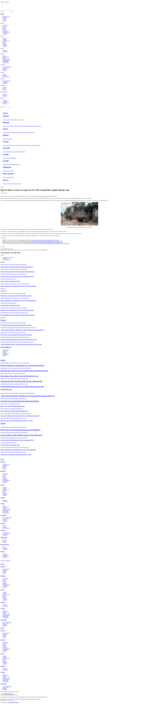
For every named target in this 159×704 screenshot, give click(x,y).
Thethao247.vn (6, 353)
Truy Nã (4, 27)
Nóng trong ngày (6, 16)
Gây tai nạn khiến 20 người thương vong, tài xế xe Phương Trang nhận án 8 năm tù (53, 243)
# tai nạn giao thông (7, 259)
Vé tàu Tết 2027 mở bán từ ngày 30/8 (10, 281)
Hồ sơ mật (5, 30)
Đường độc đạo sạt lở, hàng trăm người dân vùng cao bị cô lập (16, 420)
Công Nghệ (2, 64)
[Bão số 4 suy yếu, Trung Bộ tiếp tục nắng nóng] (10, 403)
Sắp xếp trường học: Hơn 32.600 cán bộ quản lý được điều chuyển (17, 271)
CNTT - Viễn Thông (7, 66)
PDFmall (5, 355)
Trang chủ (2, 560)
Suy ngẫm (5, 96)
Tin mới (3, 320)
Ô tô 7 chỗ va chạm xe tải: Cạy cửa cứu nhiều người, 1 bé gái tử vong (45, 240)
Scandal (4, 39)
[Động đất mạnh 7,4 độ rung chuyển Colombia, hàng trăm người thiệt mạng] (15, 368)
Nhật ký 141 (5, 351)
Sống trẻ (2, 98)
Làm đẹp (4, 46)
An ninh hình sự (6, 349)
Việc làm (2, 53)
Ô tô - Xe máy (6, 67)
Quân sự (4, 18)
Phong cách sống (3, 91)
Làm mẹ (4, 75)
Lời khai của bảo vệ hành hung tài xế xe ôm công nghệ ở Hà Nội (17, 276)
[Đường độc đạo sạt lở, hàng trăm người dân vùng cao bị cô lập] (13, 418)
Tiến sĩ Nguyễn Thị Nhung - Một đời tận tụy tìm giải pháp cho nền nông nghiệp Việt (22, 330)
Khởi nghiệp (5, 61)
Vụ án (4, 21)
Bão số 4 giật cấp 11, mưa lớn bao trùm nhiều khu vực (14, 411)
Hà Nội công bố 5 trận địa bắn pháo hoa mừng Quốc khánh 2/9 (16, 267)
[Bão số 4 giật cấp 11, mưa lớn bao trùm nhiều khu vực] (11, 408)
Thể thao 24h (5, 51)
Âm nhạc (5, 44)
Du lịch (4, 88)
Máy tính (5, 69)
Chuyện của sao (6, 40)
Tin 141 (4, 34)
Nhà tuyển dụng (6, 60)
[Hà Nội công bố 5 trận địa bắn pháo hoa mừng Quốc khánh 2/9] (13, 264)
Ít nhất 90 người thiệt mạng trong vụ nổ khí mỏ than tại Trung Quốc (22, 386)
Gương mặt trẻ (6, 102)
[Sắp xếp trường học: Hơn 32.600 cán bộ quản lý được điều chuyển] (14, 269)
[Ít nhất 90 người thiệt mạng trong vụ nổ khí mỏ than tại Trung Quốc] (14, 383)
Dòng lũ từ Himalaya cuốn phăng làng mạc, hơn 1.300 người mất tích (18, 286)
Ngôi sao (5, 38)
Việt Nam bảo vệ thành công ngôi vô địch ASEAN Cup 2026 (15, 295)
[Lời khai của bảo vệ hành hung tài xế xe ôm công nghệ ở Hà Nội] (13, 274)
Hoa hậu (4, 41)
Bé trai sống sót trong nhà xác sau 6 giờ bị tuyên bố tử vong (19, 376)
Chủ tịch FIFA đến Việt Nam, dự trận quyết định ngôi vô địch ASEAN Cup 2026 (21, 344)
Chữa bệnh (5, 82)
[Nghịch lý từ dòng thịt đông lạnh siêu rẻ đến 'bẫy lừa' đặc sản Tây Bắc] (14, 337)
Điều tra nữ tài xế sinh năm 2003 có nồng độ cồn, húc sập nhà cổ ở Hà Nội (48, 241)
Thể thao (2, 48)
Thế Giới (2, 14)
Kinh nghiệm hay (6, 76)
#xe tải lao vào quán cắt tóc (8, 257)
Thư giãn (5, 89)
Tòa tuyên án (5, 25)
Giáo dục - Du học (6, 59)
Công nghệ (5, 354)
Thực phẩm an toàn (7, 80)
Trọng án (5, 29)
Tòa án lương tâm (6, 31)
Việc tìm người (6, 62)
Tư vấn (4, 55)
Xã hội (4, 352)
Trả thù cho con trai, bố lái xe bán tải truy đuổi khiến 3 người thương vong (47, 242)
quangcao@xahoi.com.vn (13, 702)
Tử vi (4, 93)
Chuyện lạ (5, 17)
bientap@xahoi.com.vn (9, 693)
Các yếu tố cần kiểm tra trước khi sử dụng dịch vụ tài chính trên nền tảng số (19, 416)
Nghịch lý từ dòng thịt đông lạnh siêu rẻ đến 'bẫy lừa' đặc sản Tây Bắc (18, 339)
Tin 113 (4, 26)
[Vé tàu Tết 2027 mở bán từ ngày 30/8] (8, 278)
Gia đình (2, 72)
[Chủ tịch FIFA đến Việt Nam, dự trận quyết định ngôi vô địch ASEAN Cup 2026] (16, 342)
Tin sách (4, 103)
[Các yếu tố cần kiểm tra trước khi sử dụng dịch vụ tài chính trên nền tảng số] (15, 413)
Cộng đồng (5, 101)
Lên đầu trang (7, 560)
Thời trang (5, 45)
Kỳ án (4, 28)
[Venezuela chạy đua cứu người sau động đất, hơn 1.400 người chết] (14, 378)
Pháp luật (2, 23)
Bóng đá (4, 50)
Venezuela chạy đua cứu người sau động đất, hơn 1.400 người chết (21, 381)
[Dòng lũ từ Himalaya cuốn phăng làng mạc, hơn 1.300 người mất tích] (14, 283)
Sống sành (5, 94)
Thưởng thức (3, 85)
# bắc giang (5, 258)
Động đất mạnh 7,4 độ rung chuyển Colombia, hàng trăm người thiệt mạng (24, 371)
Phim (4, 42)
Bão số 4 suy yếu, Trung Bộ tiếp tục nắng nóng (12, 406)
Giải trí (1, 36)
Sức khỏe (2, 78)
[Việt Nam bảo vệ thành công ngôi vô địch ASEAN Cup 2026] (13, 293)
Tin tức (1, 13)
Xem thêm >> (3, 288)
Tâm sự (4, 74)
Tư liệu (4, 19)
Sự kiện (2, 360)
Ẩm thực (4, 87)
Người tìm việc (6, 56)
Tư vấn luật (5, 33)
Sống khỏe (5, 83)
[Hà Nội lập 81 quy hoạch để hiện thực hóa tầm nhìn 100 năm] (13, 332)
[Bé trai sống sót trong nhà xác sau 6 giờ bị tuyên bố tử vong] (12, 373)
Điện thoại (5, 70)
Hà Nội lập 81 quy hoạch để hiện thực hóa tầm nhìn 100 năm (16, 334)
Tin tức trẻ (5, 100)
